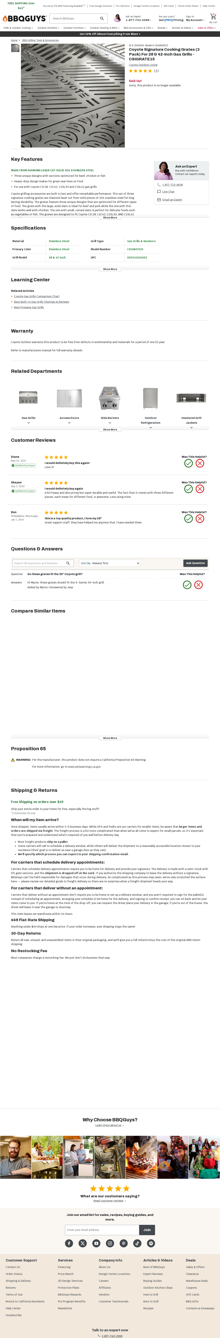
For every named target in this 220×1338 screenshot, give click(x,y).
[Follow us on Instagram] (110, 1243)
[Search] (102, 18)
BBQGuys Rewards (69, 1294)
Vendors (104, 1294)
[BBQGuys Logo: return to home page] (25, 18)
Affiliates (105, 1288)
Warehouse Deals (197, 1281)
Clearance (192, 1274)
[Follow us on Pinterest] (124, 1243)
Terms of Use (14, 1294)
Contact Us (13, 1267)
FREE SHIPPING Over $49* (21, 6)
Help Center (13, 1308)
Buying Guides (152, 1281)
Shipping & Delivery (18, 1281)
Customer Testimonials (113, 1301)
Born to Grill (150, 1301)
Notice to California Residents (25, 1301)
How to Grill (150, 1294)
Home (14, 40)
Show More (110, 217)
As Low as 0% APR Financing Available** (64, 5)
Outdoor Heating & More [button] (103, 27)
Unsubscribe (13, 1315)
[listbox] (15, 48)
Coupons (191, 1288)
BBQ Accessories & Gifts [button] (137, 27)
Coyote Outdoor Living (143, 65)
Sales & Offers (195, 1267)
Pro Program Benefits (71, 1301)
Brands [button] (162, 27)
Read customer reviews (108, 1200)
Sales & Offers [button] (206, 27)
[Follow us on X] (83, 1243)
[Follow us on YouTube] (96, 1243)
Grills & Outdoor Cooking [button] (17, 27)
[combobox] (109, 563)
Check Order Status (188, 5)
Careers (104, 1281)
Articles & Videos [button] (181, 27)
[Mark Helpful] (188, 463)
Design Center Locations (147, 5)
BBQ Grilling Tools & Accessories (40, 40)
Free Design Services (101, 5)
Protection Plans (68, 1288)
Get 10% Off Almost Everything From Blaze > (110, 34)
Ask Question (195, 563)
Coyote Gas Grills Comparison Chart (36, 296)
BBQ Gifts (192, 1301)
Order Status (14, 1274)
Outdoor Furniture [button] (74, 27)
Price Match (66, 1274)
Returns (11, 1288)
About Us (104, 1267)
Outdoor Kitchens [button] (47, 27)
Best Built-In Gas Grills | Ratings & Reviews (41, 302)
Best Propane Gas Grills (29, 307)
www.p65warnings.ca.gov (84, 766)
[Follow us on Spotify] (151, 1243)
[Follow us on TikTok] (137, 1243)
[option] (15, 51)
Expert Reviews (153, 1274)
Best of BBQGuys (154, 1267)
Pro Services (123, 5)
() (156, 71)
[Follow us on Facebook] (69, 1243)
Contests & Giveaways (200, 1308)
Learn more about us (108, 1125)
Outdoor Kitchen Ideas (158, 1288)
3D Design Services (70, 1281)
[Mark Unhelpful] (200, 463)
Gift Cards (169, 5)
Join (147, 1230)
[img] (73, 96)
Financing (64, 1267)
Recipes (148, 1308)
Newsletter (65, 1308)
